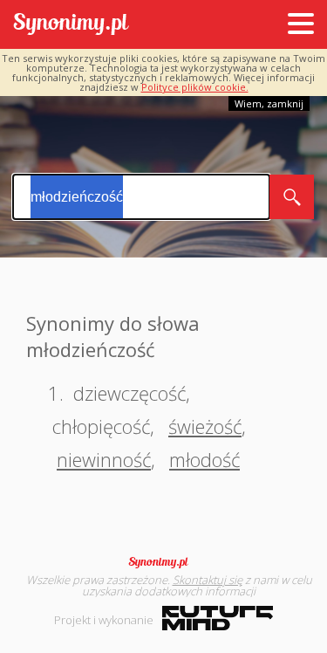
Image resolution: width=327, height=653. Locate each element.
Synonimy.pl (71, 25)
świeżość (205, 426)
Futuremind (217, 618)
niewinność (104, 459)
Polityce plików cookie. (195, 86)
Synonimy (164, 562)
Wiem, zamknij (269, 103)
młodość (204, 459)
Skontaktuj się (207, 580)
